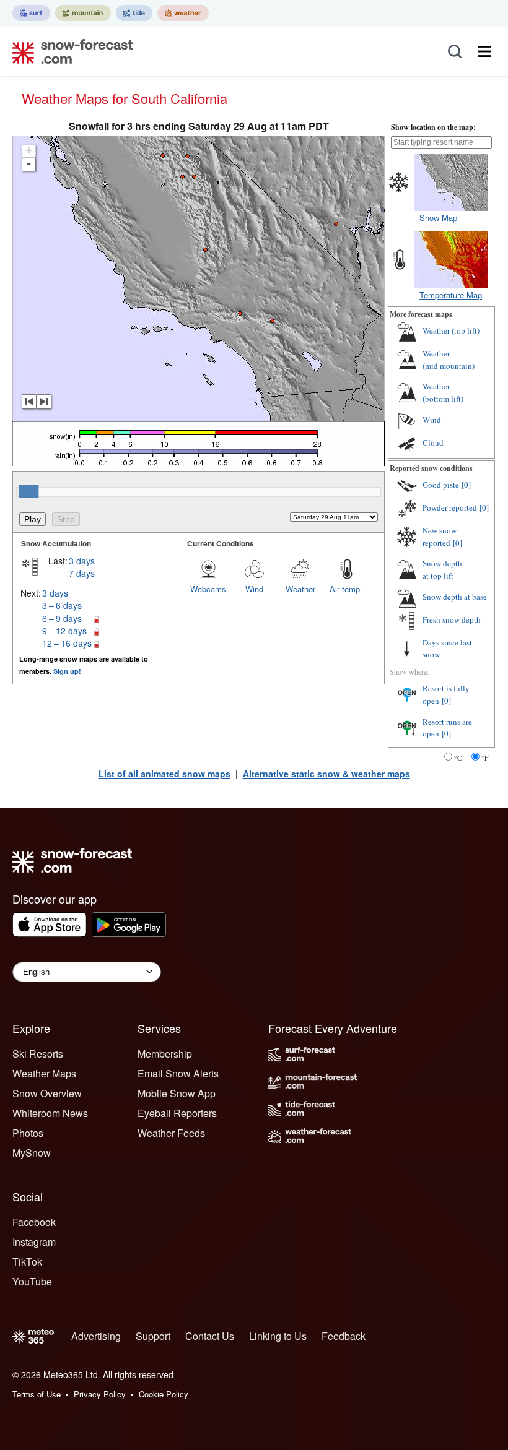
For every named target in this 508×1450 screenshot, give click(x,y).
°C (458, 757)
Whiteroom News (50, 1113)
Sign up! (67, 671)
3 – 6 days (62, 605)
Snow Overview (47, 1093)
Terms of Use (36, 1394)
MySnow (31, 1153)
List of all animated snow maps (164, 773)
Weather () (451, 330)
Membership (165, 1054)
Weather (300, 589)
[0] (466, 484)
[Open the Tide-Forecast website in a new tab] (134, 13)
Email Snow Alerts (178, 1073)
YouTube (32, 1281)
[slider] (28, 491)
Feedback (344, 1336)
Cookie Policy (163, 1394)
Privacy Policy (100, 1394)
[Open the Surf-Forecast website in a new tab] (31, 13)
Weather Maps (44, 1073)
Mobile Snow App (177, 1093)
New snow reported (440, 536)
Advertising (96, 1336)
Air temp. (346, 589)
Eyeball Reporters (177, 1113)
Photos (27, 1133)
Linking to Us (278, 1336)
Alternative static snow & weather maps (326, 773)
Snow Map (438, 217)
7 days (82, 573)
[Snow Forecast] (68, 51)
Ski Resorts (37, 1054)
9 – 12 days (64, 630)
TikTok (27, 1261)
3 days (82, 561)
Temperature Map (450, 295)
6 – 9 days (62, 618)
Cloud (433, 442)
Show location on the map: (433, 127)
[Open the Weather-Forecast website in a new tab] (183, 13)
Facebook (34, 1222)
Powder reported (450, 507)
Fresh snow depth (452, 619)
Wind (254, 589)
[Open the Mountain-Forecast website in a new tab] (83, 13)
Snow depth (442, 569)
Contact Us (209, 1336)
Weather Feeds (171, 1133)
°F (485, 757)
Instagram (34, 1242)
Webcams (208, 589)
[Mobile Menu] (484, 51)
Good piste (441, 484)
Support (153, 1336)
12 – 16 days (67, 643)
